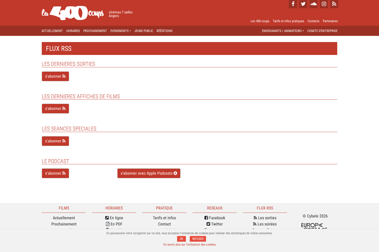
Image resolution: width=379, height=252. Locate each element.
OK (181, 239)
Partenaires (330, 21)
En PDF (116, 224)
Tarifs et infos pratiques (288, 21)
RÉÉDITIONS (164, 31)
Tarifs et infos (164, 217)
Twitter (216, 224)
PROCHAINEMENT (95, 31)
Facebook (216, 217)
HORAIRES (73, 31)
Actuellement (64, 217)
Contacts (313, 21)
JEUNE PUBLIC (143, 31)
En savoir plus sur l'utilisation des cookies (189, 244)
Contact (164, 224)
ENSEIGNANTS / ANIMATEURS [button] (282, 31)
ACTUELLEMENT (52, 31)
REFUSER (197, 239)
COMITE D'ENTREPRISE (322, 31)
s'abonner (53, 76)
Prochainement (64, 224)
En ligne (116, 217)
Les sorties (266, 217)
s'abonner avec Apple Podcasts (147, 173)
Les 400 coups (260, 21)
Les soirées (267, 224)
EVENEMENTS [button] (119, 31)
